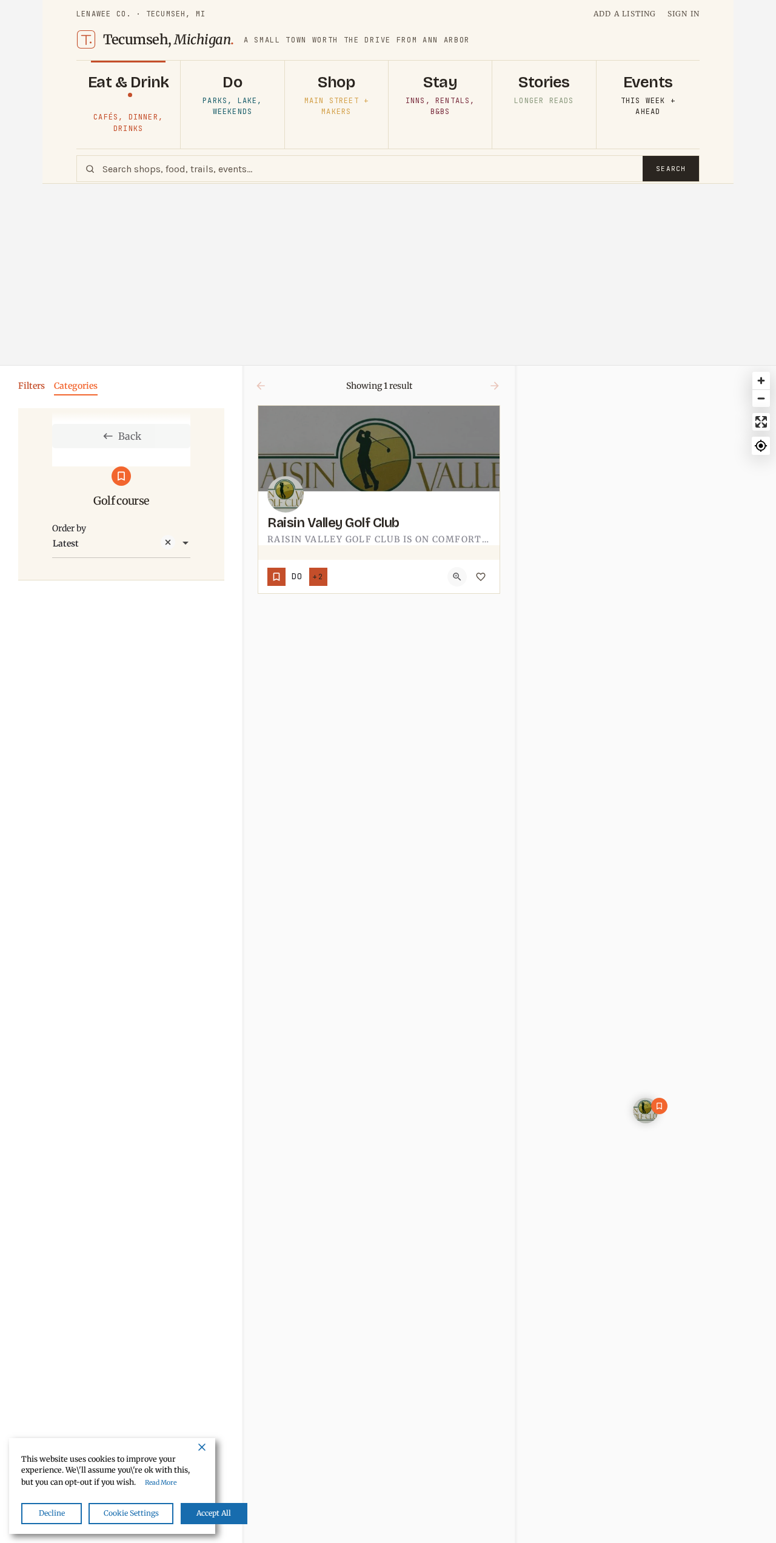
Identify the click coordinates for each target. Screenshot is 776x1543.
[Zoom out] (761, 398)
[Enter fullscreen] (761, 422)
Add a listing (625, 13)
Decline (52, 1513)
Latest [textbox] (66, 543)
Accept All (213, 1513)
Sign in (683, 13)
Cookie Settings (131, 1513)
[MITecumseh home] (86, 39)
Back (129, 436)
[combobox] (121, 543)
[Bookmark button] (480, 577)
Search (671, 168)
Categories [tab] (76, 385)
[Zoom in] (761, 380)
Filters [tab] (31, 385)
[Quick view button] (457, 577)
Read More (160, 1483)
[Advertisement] (388, 275)
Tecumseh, (168, 39)
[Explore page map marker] (645, 1110)
